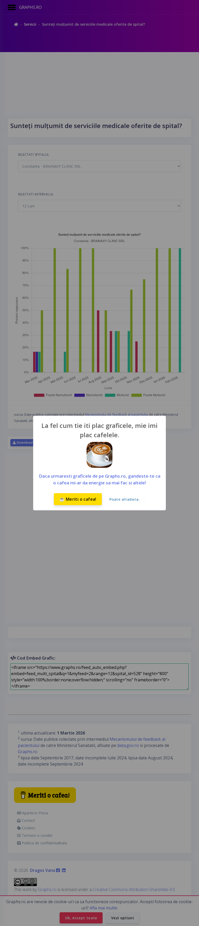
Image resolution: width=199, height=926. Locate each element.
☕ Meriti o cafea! (77, 499)
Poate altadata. (124, 499)
